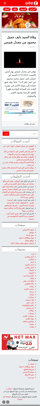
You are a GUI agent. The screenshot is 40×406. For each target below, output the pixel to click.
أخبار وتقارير (29, 257)
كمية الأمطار (29, 375)
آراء (32, 254)
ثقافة (32, 278)
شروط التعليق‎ (28, 369)
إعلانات (31, 259)
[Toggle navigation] (5, 3)
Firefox (20, 399)
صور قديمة (30, 235)
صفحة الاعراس (28, 230)
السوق (23, 9)
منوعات (31, 313)
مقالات (31, 311)
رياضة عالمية (29, 289)
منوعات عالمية (28, 316)
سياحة (31, 294)
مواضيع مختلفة (28, 321)
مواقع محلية (29, 241)
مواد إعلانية (30, 319)
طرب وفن (30, 302)
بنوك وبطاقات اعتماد (26, 238)
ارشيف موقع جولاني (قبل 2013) (22, 243)
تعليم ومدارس (28, 276)
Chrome (8, 397)
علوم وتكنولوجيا (28, 305)
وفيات (26, 124)
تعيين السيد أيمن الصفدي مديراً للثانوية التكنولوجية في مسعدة (20, 216)
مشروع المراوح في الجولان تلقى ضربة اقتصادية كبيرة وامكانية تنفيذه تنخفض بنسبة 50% (18, 194)
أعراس (33, 9)
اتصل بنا (31, 364)
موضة (31, 324)
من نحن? (30, 377)
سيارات (31, 297)
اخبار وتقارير (29, 267)
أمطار (6, 9)
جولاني (9, 389)
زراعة (32, 292)
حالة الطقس (29, 284)
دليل (15, 9)
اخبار (32, 262)
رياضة (31, 286)
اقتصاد (31, 270)
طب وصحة (30, 300)
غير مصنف (30, 308)
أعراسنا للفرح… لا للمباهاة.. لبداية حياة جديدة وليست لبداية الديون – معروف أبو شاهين (19, 202)
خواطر (31, 232)
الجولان (31, 273)
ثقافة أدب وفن (28, 281)
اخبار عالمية (29, 265)
